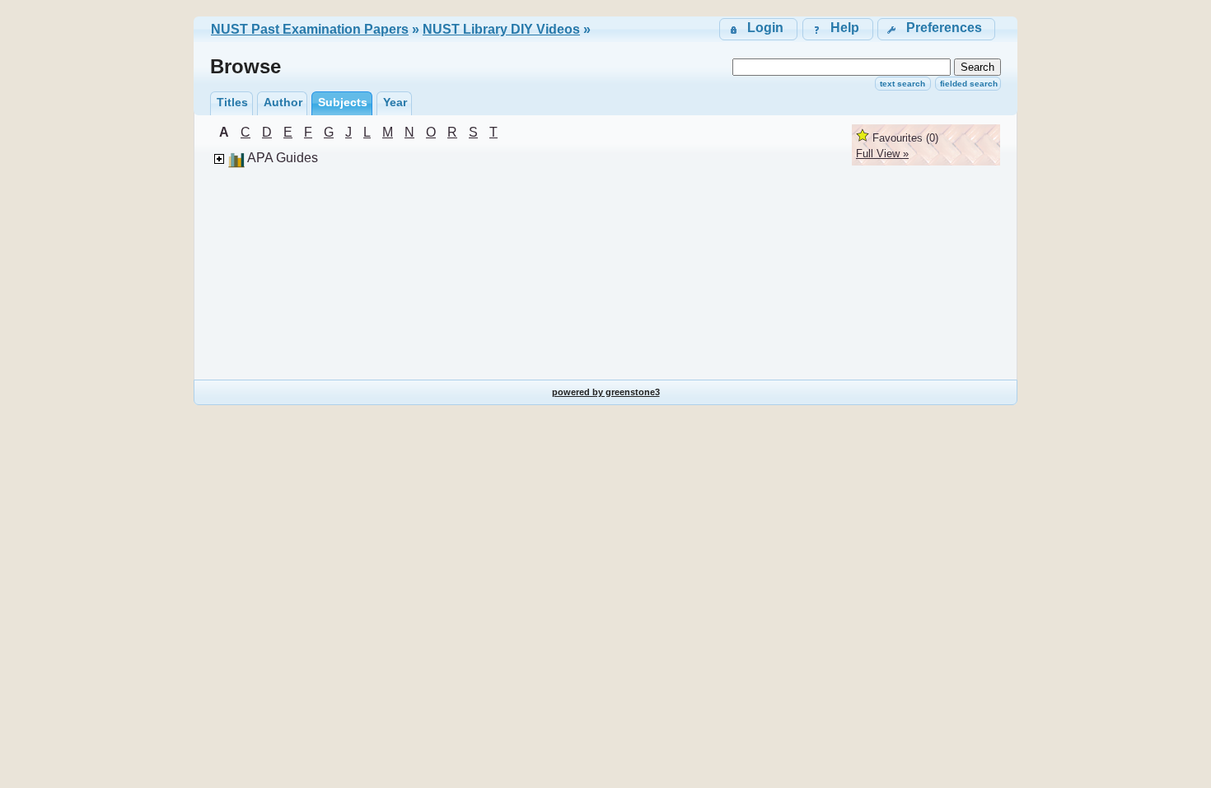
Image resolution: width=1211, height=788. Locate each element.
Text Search (902, 83)
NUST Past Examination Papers (310, 29)
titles (232, 102)
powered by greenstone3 (606, 392)
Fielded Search (969, 83)
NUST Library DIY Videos (501, 29)
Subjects (342, 102)
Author (283, 102)
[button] (936, 29)
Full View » (882, 153)
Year (395, 102)
